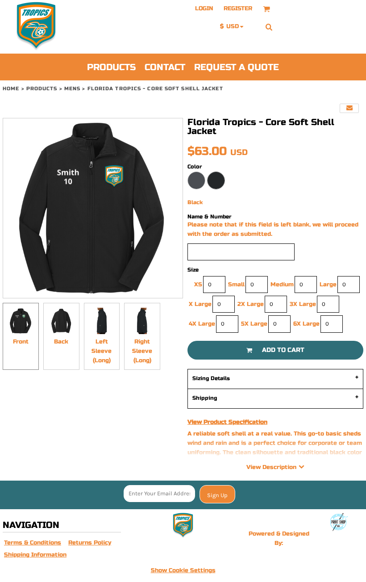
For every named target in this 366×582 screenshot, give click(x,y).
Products (42, 89)
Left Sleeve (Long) (102, 351)
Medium (282, 284)
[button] (266, 9)
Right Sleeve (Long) (142, 351)
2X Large (250, 304)
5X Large (254, 323)
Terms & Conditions (32, 542)
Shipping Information (35, 554)
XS (198, 284)
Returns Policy (89, 542)
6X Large (306, 323)
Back (61, 341)
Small (236, 284)
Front (21, 341)
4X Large (202, 323)
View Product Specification (227, 422)
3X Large (303, 304)
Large (328, 284)
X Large (200, 304)
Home (11, 89)
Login (204, 8)
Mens (72, 89)
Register (238, 8)
